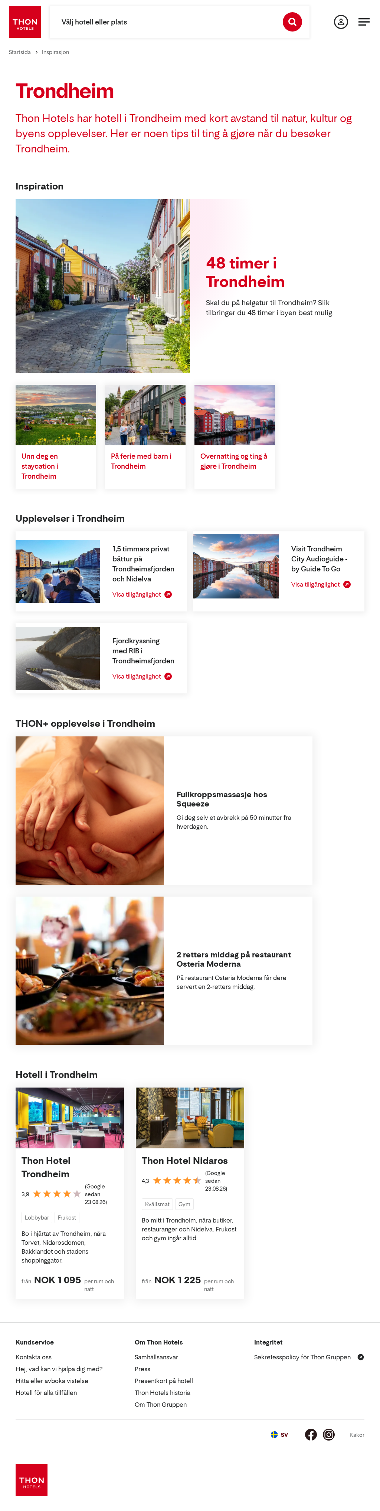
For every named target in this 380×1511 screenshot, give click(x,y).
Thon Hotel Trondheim (46, 1167)
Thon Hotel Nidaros (185, 1160)
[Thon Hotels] (25, 22)
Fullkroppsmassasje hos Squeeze (222, 799)
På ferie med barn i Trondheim (141, 461)
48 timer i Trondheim (245, 272)
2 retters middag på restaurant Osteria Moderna (234, 959)
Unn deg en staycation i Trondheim (40, 466)
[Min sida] (341, 22)
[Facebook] (311, 1435)
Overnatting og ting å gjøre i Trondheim (233, 461)
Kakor (357, 1435)
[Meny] (364, 22)
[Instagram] (329, 1435)
